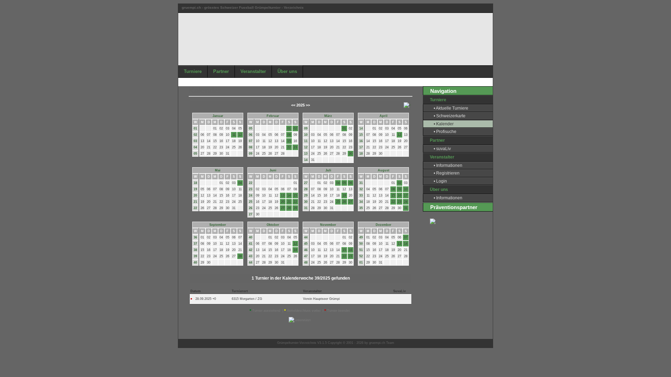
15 (361, 134)
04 (195, 147)
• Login (440, 181)
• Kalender (444, 123)
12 (306, 147)
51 (361, 250)
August (383, 170)
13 (306, 153)
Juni (272, 170)
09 (250, 153)
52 (361, 256)
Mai (218, 170)
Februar (273, 116)
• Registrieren (447, 173)
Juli (328, 170)
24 (250, 195)
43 (250, 256)
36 (195, 237)
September (217, 225)
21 (195, 202)
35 (361, 208)
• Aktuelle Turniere (451, 108)
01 (195, 128)
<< (293, 105)
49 (361, 237)
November (328, 225)
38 (195, 250)
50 (361, 243)
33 (361, 195)
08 (250, 147)
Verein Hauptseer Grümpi (321, 299)
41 (250, 243)
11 (306, 141)
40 (195, 262)
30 (306, 202)
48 (306, 262)
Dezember (383, 225)
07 (250, 141)
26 (250, 208)
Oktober (273, 225)
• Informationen (448, 165)
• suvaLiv (442, 148)
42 (250, 250)
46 (306, 250)
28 (306, 189)
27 (250, 214)
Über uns (287, 71)
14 (306, 160)
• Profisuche (445, 131)
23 (250, 189)
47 (306, 256)
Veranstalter (253, 71)
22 (195, 208)
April (384, 116)
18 (361, 153)
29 (306, 195)
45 (306, 243)
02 (195, 134)
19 (195, 189)
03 (195, 141)
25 (250, 202)
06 (250, 134)
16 (361, 141)
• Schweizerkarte (450, 115)
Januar (217, 116)
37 (195, 243)
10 (306, 134)
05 (195, 153)
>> (308, 105)
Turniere (193, 71)
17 (361, 147)
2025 (300, 105)
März (328, 116)
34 (361, 202)
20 (195, 195)
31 (306, 208)
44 (250, 262)
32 (361, 189)
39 (195, 256)
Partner (221, 71)
